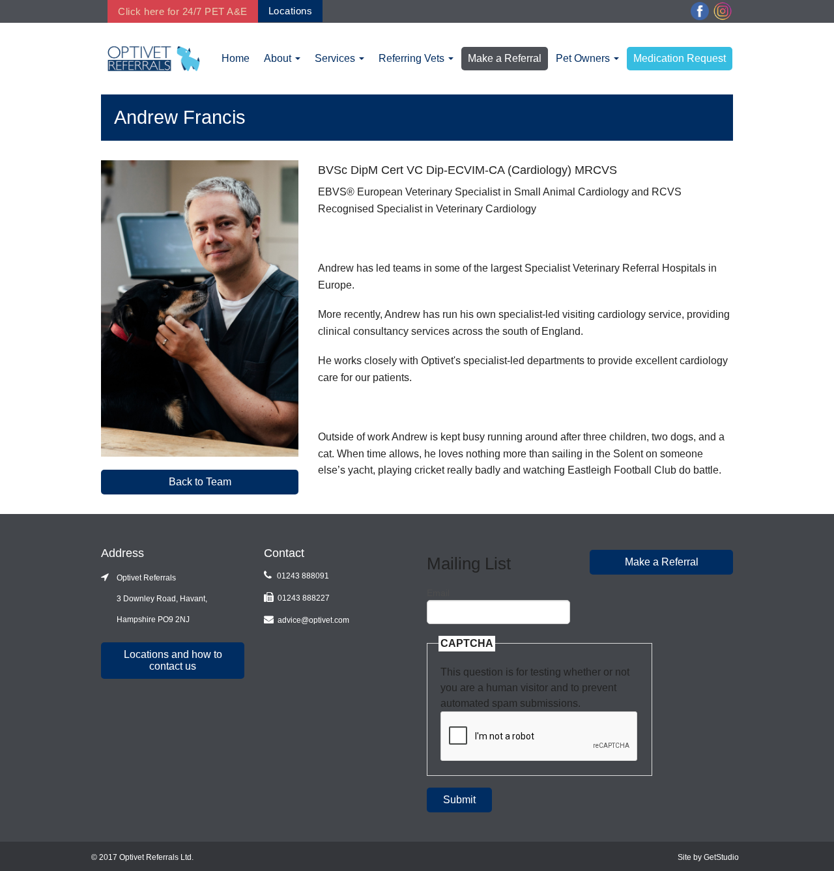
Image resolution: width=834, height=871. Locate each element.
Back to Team (200, 481)
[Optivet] (154, 57)
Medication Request (679, 58)
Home (236, 58)
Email (438, 593)
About (279, 58)
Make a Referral (504, 58)
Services (336, 58)
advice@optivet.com (313, 620)
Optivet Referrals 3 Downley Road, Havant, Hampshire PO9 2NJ (154, 598)
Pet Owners (584, 58)
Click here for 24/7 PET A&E (183, 11)
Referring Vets (413, 58)
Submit (459, 799)
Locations (290, 10)
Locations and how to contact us (173, 660)
